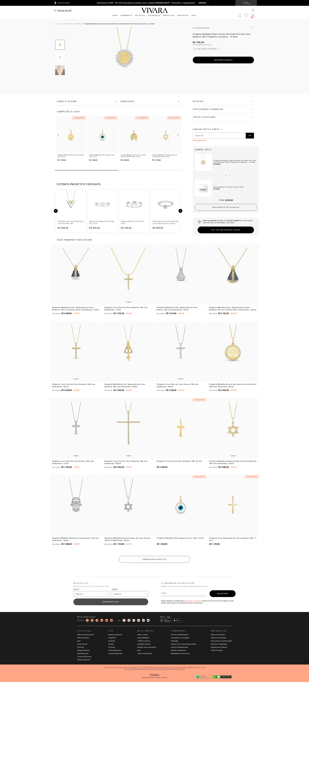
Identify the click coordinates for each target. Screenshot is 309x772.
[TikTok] (101, 620)
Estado (76, 589)
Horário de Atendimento (179, 647)
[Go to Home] (154, 10)
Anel (79, 641)
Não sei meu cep (199, 140)
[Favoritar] (252, 28)
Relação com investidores (146, 647)
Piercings (111, 647)
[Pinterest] (96, 620)
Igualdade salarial (143, 644)
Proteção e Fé (79, 24)
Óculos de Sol (82, 644)
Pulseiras (80, 647)
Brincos (111, 644)
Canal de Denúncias (144, 653)
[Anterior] (56, 211)
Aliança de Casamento (85, 635)
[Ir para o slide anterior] (58, 135)
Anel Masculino (82, 653)
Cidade (115, 589)
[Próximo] (180, 211)
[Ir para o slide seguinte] (178, 135)
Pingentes (69, 24)
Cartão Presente (217, 650)
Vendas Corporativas (178, 650)
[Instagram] (92, 620)
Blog (138, 650)
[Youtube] (111, 620)
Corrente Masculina (84, 657)
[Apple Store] (177, 620)
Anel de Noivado (83, 638)
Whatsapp (174, 641)
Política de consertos (218, 638)
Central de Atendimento (179, 635)
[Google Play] (165, 620)
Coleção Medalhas (201, 28)
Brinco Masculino (114, 650)
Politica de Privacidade (193, 601)
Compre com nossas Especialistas (183, 644)
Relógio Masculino (84, 660)
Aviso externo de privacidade (221, 641)
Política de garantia (218, 635)
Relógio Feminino (83, 650)
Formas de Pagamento (219, 644)
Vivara (57, 24)
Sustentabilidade (143, 638)
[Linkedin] (106, 620)
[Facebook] (87, 620)
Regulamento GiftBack (219, 647)
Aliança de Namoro (115, 635)
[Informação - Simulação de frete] (221, 129)
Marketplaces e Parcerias (180, 653)
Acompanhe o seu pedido (180, 638)
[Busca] (239, 15)
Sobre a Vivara (142, 635)
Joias (63, 24)
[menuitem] (115, 15)
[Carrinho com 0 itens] (253, 15)
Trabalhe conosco (143, 641)
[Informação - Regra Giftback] (218, 49)
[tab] (86, 101)
